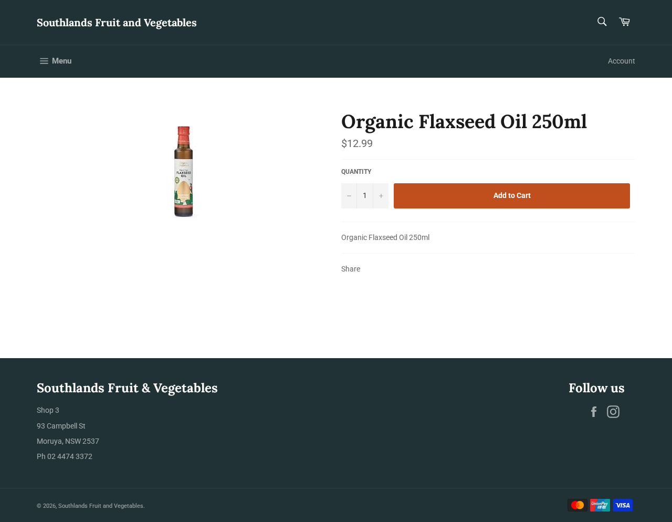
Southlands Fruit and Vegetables (117, 22)
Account (621, 61)
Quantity (356, 171)
